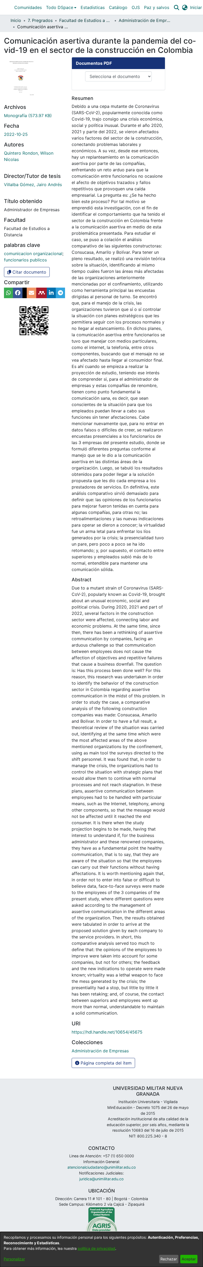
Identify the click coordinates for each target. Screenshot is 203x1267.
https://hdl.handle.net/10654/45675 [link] (107, 1032)
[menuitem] (61, 7)
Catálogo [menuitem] (118, 7)
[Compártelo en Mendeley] (41, 293)
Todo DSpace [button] (59, 7)
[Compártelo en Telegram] (60, 293)
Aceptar (189, 1259)
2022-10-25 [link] (16, 134)
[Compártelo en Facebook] (17, 293)
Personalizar (14, 1259)
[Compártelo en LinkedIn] (51, 293)
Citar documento (28, 272)
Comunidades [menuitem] (28, 7)
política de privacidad (96, 1248)
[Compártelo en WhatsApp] (8, 293)
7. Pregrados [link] (40, 20)
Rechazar (168, 1259)
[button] (176, 7)
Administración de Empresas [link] (145, 20)
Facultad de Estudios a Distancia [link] (85, 20)
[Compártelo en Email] (31, 293)
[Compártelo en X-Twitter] (24, 293)
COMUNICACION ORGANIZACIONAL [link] (33, 253)
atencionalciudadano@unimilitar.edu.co (101, 1167)
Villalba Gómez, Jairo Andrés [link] (33, 184)
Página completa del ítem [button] (105, 1063)
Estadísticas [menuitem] (93, 7)
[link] (28, 115)
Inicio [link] (16, 20)
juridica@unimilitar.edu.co (101, 1179)
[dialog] (101, 1249)
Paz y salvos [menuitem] (156, 7)
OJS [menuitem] (136, 7)
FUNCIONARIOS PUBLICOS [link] (25, 259)
